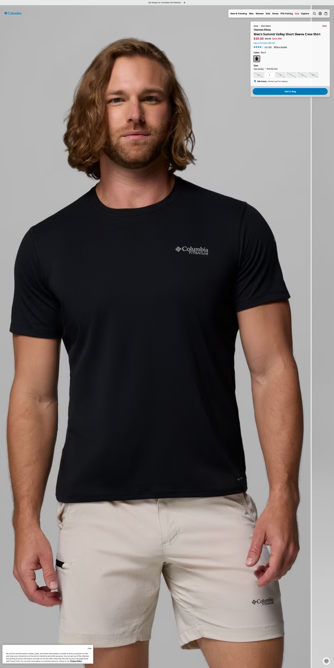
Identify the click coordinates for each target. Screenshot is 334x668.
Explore (305, 13)
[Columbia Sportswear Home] (12, 13)
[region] (167, 336)
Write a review (280, 46)
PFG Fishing (287, 13)
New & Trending (238, 13)
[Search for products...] (314, 13)
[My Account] (320, 13)
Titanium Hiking (262, 29)
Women (260, 13)
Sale (297, 13)
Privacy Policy (76, 661)
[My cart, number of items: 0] (326, 13)
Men (251, 13)
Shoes (275, 13)
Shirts (256, 26)
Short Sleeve (266, 26)
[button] (326, 661)
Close (89, 648)
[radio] (257, 59)
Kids (268, 13)
